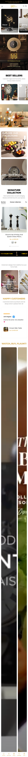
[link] (3, 86)
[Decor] (9, 21)
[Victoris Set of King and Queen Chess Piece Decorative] (14, 220)
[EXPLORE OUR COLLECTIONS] (14, 144)
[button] (9, 246)
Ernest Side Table (15, 328)
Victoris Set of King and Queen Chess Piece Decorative (14, 236)
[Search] (23, 6)
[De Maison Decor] (14, 6)
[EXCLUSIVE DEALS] (14, 172)
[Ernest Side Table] (6, 329)
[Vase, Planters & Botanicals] (9, 282)
